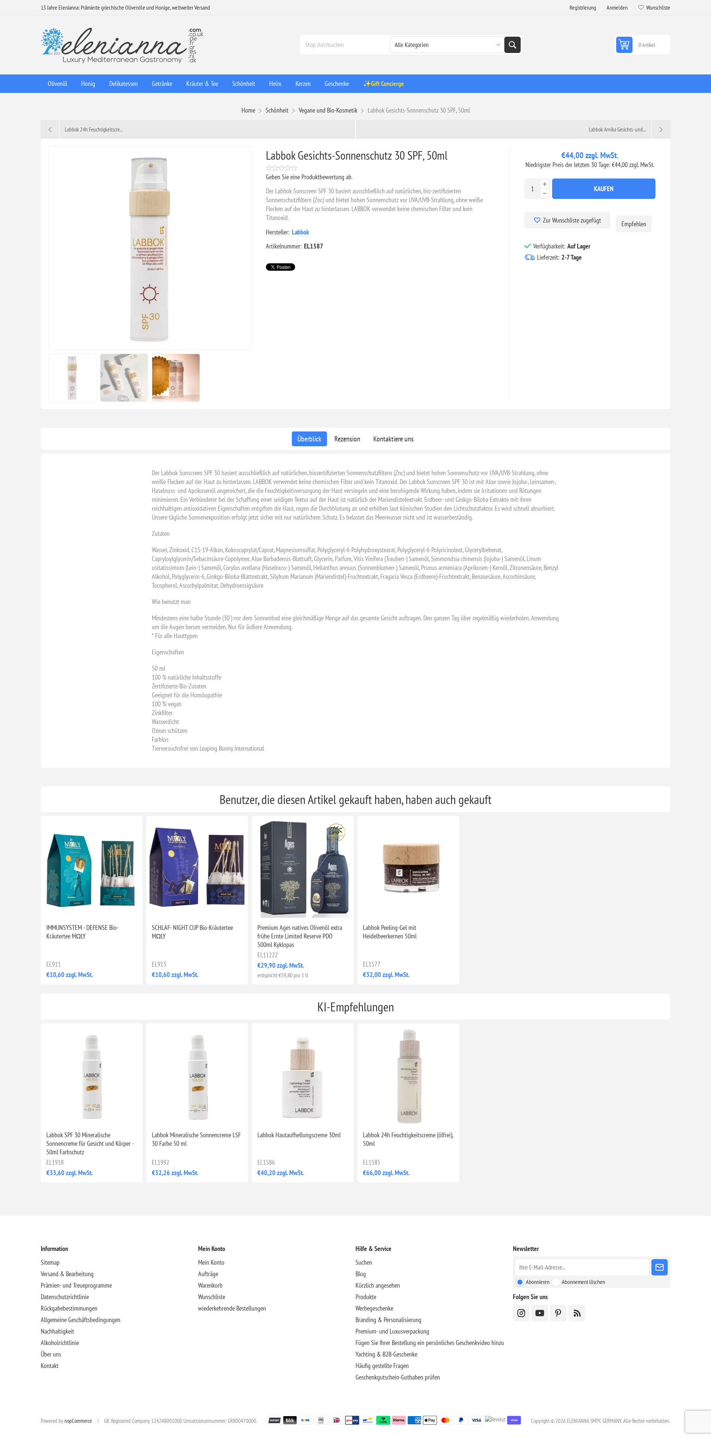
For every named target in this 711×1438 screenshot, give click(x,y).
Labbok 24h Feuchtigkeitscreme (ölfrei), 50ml (408, 1139)
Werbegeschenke (374, 1308)
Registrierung (583, 7)
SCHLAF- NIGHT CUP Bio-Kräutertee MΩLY (192, 931)
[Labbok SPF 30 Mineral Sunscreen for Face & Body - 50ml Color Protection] (92, 1074)
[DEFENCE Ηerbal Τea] (92, 867)
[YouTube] (539, 1313)
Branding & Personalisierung (388, 1319)
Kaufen (604, 188)
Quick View (74, 905)
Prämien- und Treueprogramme (76, 1285)
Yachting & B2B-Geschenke (386, 1354)
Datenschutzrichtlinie (65, 1296)
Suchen (512, 45)
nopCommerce (78, 1420)
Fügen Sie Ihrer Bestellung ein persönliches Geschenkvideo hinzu (430, 1342)
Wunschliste (211, 1296)
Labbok (300, 232)
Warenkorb (210, 1285)
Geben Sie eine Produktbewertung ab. (309, 177)
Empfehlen (633, 224)
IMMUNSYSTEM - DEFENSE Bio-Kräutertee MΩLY (82, 931)
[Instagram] (521, 1313)
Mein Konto (211, 1262)
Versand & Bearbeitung (67, 1273)
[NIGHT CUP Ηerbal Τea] (197, 867)
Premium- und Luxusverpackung (392, 1331)
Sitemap (50, 1262)
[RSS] (576, 1313)
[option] (72, 378)
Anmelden (617, 7)
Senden (659, 1267)
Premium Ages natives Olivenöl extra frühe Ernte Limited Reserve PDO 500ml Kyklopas (299, 936)
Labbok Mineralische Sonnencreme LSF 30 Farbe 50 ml (196, 1139)
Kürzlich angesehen (378, 1285)
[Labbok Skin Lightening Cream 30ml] (303, 1074)
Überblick (309, 439)
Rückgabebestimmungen (69, 1308)
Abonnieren (538, 1281)
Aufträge (208, 1273)
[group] (303, 867)
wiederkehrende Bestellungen (232, 1308)
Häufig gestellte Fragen (382, 1365)
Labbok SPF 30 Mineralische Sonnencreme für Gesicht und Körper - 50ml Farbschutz (90, 1143)
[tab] (309, 438)
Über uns (51, 1354)
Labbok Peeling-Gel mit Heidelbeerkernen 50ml (390, 931)
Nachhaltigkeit (57, 1331)
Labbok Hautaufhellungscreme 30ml (299, 1135)
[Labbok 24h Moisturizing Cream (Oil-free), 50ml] (408, 1074)
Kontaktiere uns (393, 439)
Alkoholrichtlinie (60, 1342)
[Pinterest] (558, 1313)
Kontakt (50, 1365)
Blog (361, 1273)
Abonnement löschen (583, 1281)
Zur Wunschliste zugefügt (572, 220)
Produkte (366, 1296)
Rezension (347, 439)
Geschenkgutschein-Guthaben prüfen (398, 1377)
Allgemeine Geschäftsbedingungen (80, 1319)
